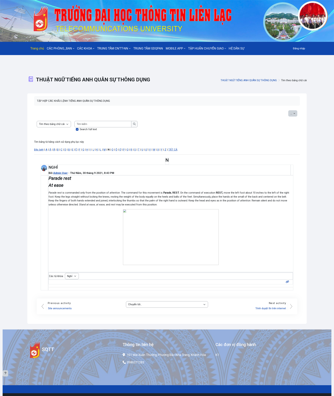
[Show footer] (5, 373)
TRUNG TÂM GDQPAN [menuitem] (148, 48)
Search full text (88, 129)
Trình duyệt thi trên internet (270, 308)
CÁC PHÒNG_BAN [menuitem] (59, 48)
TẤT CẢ (172, 149)
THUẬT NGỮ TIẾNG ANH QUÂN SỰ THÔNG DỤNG (249, 80)
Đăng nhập (299, 48)
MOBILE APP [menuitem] (174, 48)
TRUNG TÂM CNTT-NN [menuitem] (112, 48)
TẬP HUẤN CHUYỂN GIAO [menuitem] (206, 48)
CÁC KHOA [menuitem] (84, 48)
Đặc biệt (38, 149)
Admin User (60, 173)
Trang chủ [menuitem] (37, 48)
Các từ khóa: (56, 276)
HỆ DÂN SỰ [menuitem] (236, 48)
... (294, 113)
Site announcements (60, 308)
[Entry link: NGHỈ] (288, 281)
